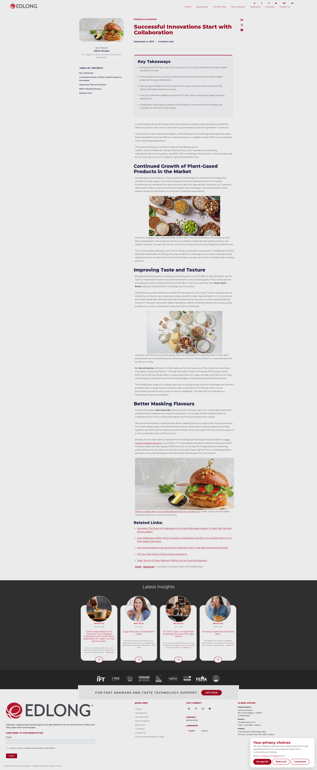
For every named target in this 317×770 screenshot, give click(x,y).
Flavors (188, 7)
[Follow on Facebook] (261, 2)
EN (284, 3)
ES (292, 3)
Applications (202, 7)
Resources (255, 7)
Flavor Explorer (238, 7)
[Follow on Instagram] (269, 2)
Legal (275, 756)
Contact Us (284, 7)
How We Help (219, 7)
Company (270, 7)
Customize (300, 761)
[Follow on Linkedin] (254, 2)
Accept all (262, 761)
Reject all (281, 761)
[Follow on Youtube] (276, 2)
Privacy (265, 756)
